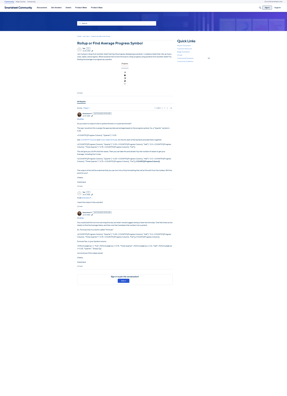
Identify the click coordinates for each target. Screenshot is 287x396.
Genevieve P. (87, 114)
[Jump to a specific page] (171, 108)
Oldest (85, 108)
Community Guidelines (185, 61)
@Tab (81, 119)
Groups (179, 55)
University (31, 1)
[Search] (260, 8)
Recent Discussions (184, 46)
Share (80, 93)
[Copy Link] (92, 51)
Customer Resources (184, 49)
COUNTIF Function (89, 140)
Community (9, 1)
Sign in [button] (123, 281)
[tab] (81, 102)
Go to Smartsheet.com (273, 1)
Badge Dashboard (183, 52)
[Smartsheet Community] (18, 7)
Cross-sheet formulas (108, 140)
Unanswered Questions (193, 58)
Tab (84, 49)
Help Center (21, 1)
